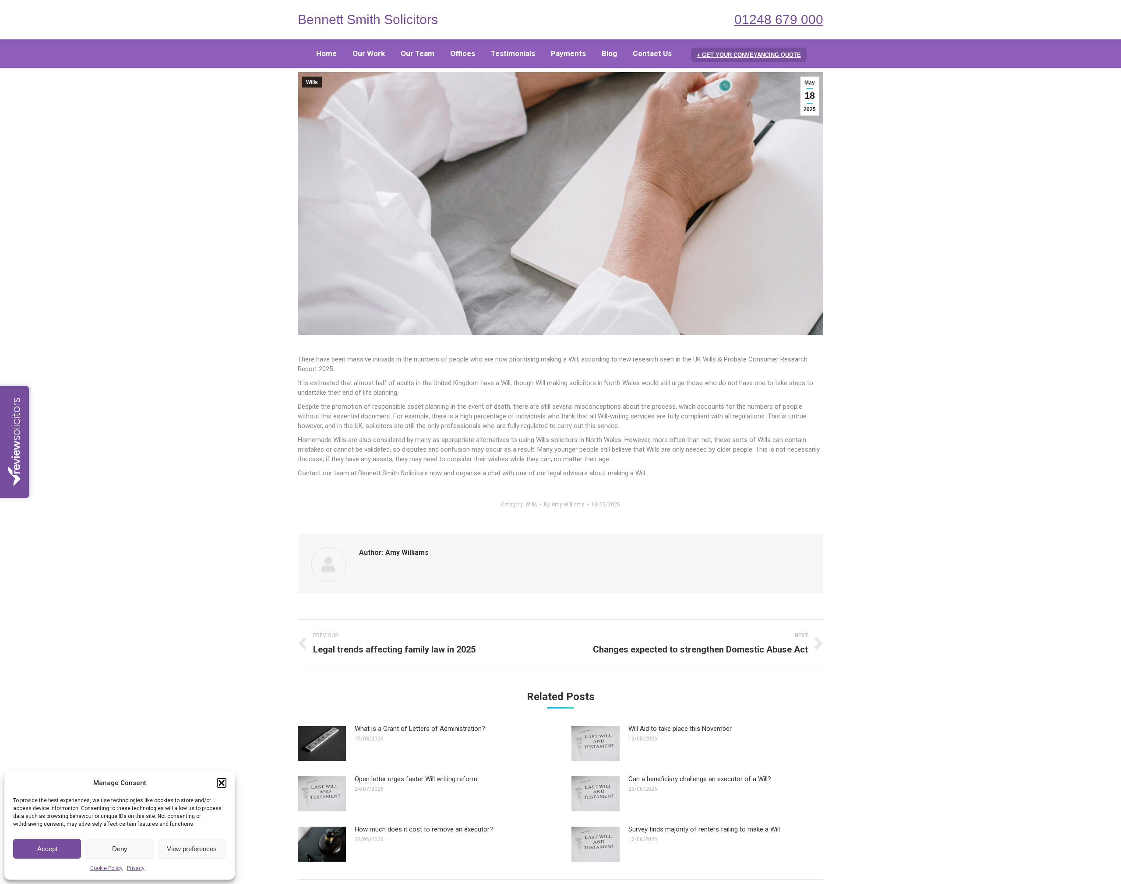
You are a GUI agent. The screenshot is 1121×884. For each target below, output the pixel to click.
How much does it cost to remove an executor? (424, 829)
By (564, 505)
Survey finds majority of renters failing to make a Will (704, 829)
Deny (119, 848)
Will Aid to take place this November (680, 729)
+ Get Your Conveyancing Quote (749, 55)
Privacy (136, 868)
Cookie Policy (106, 868)
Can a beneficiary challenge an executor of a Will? (699, 779)
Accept (47, 848)
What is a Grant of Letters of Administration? (420, 729)
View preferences (192, 848)
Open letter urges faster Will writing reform (416, 779)
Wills (312, 82)
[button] (221, 783)
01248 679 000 (778, 19)
